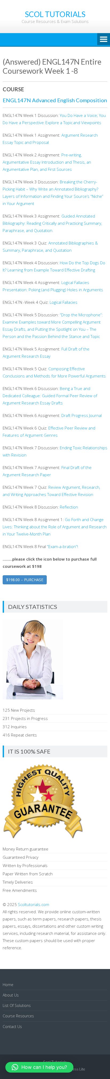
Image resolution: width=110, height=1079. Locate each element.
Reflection (69, 507)
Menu (103, 39)
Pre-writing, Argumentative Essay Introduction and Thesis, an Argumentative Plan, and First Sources (47, 162)
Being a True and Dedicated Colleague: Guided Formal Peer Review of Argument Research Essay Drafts (50, 395)
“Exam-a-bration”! (62, 546)
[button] (39, 1067)
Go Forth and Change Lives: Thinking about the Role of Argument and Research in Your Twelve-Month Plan (55, 527)
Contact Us (12, 1026)
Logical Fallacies (63, 302)
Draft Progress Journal (82, 415)
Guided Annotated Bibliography (52, 223)
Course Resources (18, 1015)
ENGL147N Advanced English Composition (55, 100)
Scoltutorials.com (33, 904)
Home (8, 984)
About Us (11, 995)
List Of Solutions (17, 1005)
